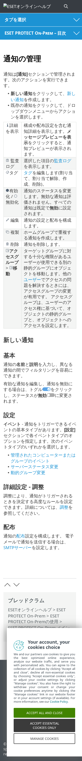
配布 (20, 536)
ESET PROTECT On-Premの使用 (33, 618)
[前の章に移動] (7, 585)
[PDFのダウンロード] (59, 567)
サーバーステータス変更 (34, 466)
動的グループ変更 (28, 472)
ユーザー (32, 279)
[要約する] (70, 567)
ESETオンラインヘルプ (30, 609)
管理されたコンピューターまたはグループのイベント (43, 458)
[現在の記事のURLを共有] (47, 567)
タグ (28, 172)
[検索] (66, 6)
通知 (34, 634)
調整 (64, 507)
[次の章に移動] (16, 585)
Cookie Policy (59, 706)
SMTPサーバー (17, 547)
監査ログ (62, 160)
